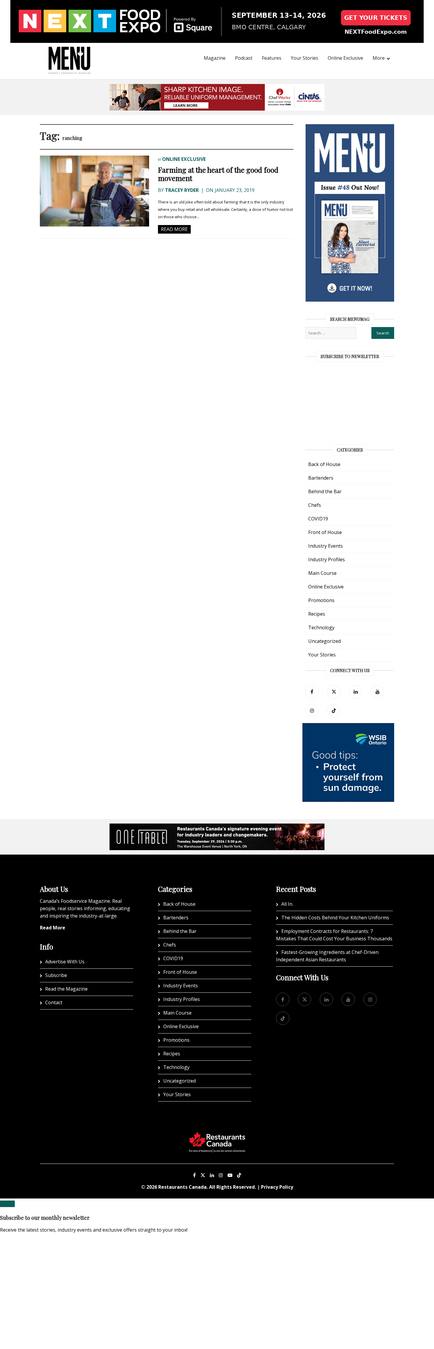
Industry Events (325, 546)
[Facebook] (312, 691)
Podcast (243, 58)
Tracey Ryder (182, 190)
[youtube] (377, 691)
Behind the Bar (325, 491)
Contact (53, 1002)
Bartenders (320, 478)
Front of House (325, 532)
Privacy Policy (277, 1187)
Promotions (321, 600)
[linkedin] (355, 691)
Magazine (215, 58)
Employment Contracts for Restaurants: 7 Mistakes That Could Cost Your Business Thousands (334, 935)
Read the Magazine (66, 989)
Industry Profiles (326, 559)
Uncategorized (324, 641)
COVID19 (318, 518)
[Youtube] (230, 1175)
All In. (287, 904)
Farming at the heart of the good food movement (218, 174)
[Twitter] (333, 691)
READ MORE (174, 229)
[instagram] (312, 710)
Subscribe (56, 975)
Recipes (316, 614)
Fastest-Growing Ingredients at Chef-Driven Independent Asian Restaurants (327, 956)
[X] (203, 1175)
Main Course (322, 573)
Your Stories (304, 58)
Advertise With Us (64, 961)
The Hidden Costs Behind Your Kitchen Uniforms (335, 917)
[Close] (7, 1204)
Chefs (314, 505)
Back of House (324, 464)
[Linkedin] (212, 1175)
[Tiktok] (333, 710)
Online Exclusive (345, 58)
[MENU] (69, 52)
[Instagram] (221, 1175)
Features (271, 58)
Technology (321, 627)
